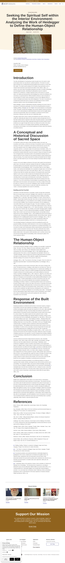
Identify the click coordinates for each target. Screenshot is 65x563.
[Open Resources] (52, 3)
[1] (14, 445)
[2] (14, 449)
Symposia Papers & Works (32, 12)
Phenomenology (29, 59)
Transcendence (46, 59)
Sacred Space (34, 59)
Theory (42, 59)
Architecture (24, 59)
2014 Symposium (18, 59)
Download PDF (18, 70)
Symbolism (39, 59)
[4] (14, 463)
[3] (14, 453)
